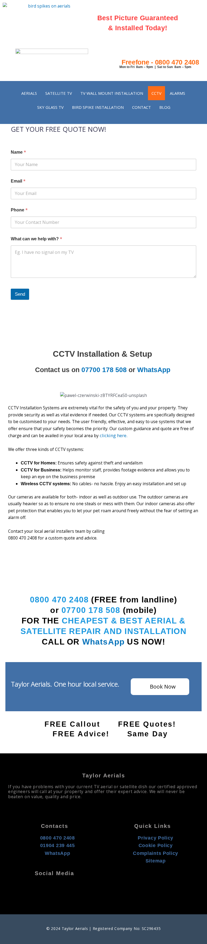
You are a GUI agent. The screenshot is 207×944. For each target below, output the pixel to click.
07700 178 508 (104, 369)
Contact (141, 107)
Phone (19, 210)
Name (18, 152)
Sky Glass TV (50, 107)
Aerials (29, 93)
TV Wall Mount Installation (111, 93)
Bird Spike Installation (98, 107)
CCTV (156, 93)
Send (20, 294)
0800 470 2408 (59, 599)
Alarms (177, 93)
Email (18, 181)
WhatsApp (153, 369)
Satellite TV (58, 93)
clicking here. (115, 435)
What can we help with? (36, 238)
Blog (164, 107)
